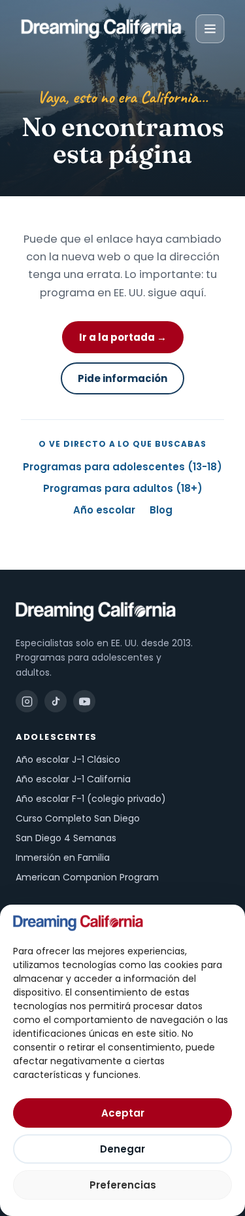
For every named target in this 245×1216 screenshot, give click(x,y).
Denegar (122, 1149)
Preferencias (123, 1185)
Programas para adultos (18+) (123, 488)
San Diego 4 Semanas (66, 837)
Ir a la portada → (123, 337)
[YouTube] (84, 701)
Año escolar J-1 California (73, 779)
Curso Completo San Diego (78, 818)
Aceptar (122, 1113)
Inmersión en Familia (63, 857)
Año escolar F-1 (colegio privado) (91, 798)
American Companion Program (87, 877)
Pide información (122, 378)
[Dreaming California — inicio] (101, 28)
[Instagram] (27, 701)
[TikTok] (55, 701)
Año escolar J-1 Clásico (68, 759)
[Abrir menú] (209, 28)
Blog (161, 510)
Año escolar (104, 510)
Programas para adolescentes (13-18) (122, 467)
